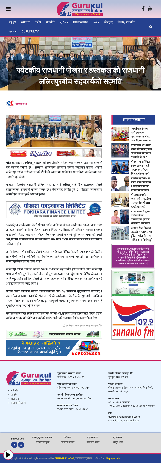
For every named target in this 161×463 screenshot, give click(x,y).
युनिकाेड (14, 391)
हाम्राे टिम (15, 399)
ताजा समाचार (134, 120)
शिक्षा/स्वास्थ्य (80, 22)
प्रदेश (63, 22)
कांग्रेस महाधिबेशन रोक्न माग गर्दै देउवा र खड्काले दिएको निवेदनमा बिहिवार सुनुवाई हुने (141, 186)
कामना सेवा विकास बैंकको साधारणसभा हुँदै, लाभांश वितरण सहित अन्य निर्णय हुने (141, 234)
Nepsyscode (113, 458)
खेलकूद (108, 22)
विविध (12, 31)
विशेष (38, 22)
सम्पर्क (14, 395)
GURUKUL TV (30, 31)
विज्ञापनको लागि (18, 403)
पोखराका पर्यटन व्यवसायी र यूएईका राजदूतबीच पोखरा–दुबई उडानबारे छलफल (141, 203)
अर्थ (95, 22)
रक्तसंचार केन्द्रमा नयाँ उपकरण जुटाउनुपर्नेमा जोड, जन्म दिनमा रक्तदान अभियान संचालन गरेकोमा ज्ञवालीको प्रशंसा (141, 140)
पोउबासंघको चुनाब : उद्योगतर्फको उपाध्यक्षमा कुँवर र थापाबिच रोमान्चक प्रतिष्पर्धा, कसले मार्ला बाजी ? (141, 221)
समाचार (25, 22)
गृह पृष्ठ (12, 22)
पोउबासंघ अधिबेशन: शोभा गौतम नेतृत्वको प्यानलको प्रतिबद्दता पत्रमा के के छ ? (141, 151)
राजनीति (50, 22)
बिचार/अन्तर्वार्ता (126, 22)
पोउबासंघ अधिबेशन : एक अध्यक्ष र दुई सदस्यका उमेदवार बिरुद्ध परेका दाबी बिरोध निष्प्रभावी (141, 170)
